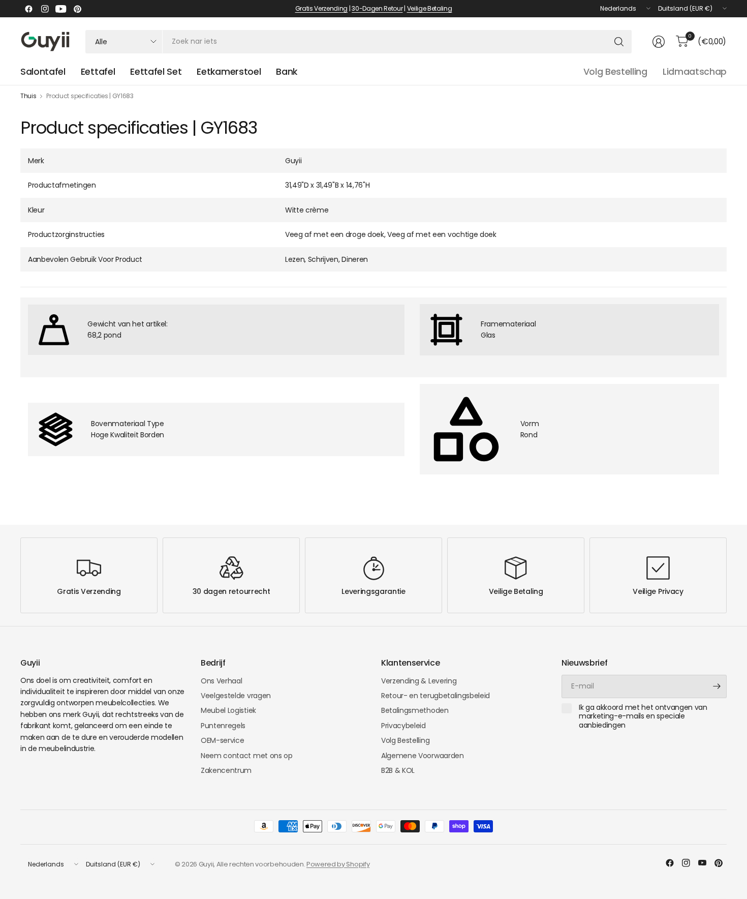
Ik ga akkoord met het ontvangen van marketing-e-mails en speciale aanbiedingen (643, 716)
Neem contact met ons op (247, 756)
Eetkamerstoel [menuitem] (229, 72)
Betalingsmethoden (415, 710)
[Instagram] (45, 9)
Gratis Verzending (321, 8)
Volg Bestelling (615, 72)
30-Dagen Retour (377, 8)
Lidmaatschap (695, 72)
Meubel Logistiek (228, 710)
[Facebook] (28, 9)
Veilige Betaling (429, 8)
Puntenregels (223, 726)
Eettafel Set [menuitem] (155, 72)
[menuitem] (43, 71)
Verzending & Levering (418, 681)
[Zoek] (619, 41)
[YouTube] (61, 9)
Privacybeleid (403, 726)
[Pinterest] (77, 9)
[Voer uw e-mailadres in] (716, 686)
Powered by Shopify (337, 864)
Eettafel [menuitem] (98, 72)
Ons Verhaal (221, 681)
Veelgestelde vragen (236, 696)
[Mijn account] (658, 41)
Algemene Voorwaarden (422, 756)
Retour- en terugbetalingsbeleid (435, 696)
